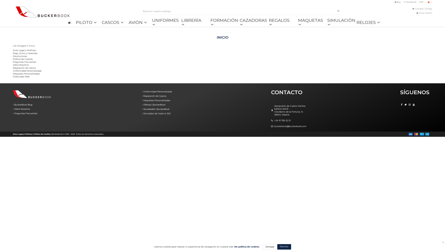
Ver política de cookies (246, 247)
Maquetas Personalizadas (26, 74)
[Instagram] (409, 104)
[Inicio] (69, 22)
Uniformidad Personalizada (27, 71)
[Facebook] (401, 104)
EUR (421, 2)
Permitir (284, 246)
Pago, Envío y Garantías (25, 53)
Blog (398, 2)
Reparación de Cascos (24, 68)
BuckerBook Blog (23, 104)
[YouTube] (413, 104)
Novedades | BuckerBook (156, 109)
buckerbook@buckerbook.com (290, 126)
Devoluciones (20, 56)
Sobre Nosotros (21, 65)
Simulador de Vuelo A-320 (157, 113)
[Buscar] (338, 11)
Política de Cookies (23, 59)
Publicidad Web (21, 76)
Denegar (270, 247)
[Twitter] (405, 104)
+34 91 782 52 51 (282, 120)
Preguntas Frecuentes (24, 62)
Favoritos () (411, 2)
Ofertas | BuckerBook (154, 104)
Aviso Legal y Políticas (24, 50)
